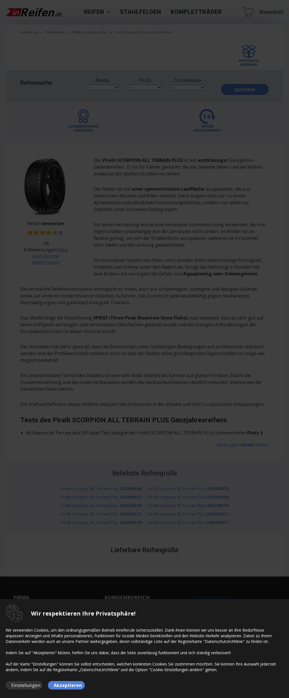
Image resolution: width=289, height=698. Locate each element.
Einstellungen (25, 685)
